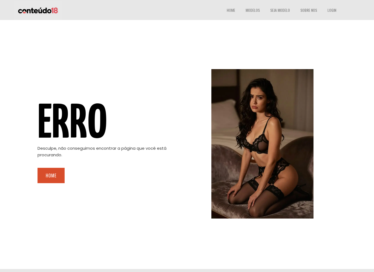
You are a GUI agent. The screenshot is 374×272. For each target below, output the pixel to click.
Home (231, 10)
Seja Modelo (280, 10)
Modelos (253, 10)
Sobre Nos (308, 10)
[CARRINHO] (352, 10)
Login (331, 10)
